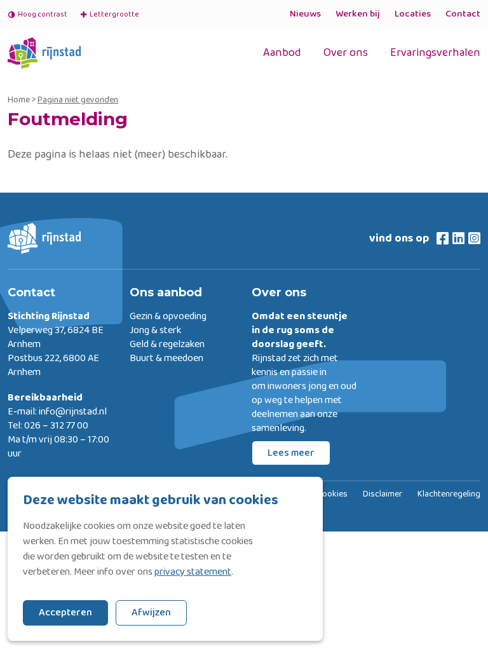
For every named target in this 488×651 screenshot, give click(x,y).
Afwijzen (151, 612)
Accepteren (65, 612)
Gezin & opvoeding (168, 317)
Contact (462, 14)
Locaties (413, 14)
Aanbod (282, 53)
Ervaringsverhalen (435, 53)
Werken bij (358, 14)
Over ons (345, 53)
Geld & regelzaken (167, 345)
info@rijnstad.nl (73, 412)
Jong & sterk (155, 331)
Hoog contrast (42, 14)
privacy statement (192, 572)
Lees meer (291, 453)
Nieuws (305, 14)
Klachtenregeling (448, 494)
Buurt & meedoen (166, 359)
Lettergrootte (109, 14)
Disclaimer (382, 494)
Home (19, 100)
